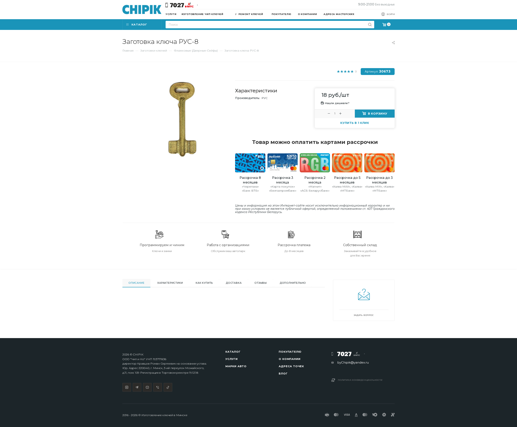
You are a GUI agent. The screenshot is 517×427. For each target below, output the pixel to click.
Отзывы (260, 282)
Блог (283, 373)
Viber (157, 387)
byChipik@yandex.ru (353, 362)
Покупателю (290, 351)
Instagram (126, 387)
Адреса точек (291, 366)
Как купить (204, 282)
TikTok (168, 387)
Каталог (233, 351)
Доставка (234, 282)
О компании (289, 359)
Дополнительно (293, 282)
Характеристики (170, 282)
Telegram (137, 387)
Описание (136, 282)
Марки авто (236, 366)
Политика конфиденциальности (360, 380)
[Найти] (370, 24)
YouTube (147, 387)
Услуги (231, 359)
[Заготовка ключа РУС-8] (182, 119)
